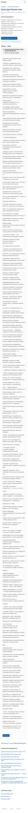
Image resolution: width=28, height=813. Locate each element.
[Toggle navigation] (25, 2)
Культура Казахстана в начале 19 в (11, 754)
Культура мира (5, 796)
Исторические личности (13, 6)
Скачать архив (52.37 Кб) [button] (9, 38)
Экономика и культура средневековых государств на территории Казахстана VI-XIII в (14, 783)
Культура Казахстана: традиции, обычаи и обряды (13, 770)
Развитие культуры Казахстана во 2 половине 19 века (11, 766)
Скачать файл (15, 53)
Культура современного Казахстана (11, 763)
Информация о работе (13, 743)
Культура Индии (5, 799)
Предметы (3, 6)
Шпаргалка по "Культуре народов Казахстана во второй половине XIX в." (14, 778)
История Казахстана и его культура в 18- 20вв (12, 760)
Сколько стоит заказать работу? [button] (11, 41)
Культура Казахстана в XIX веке (10, 756)
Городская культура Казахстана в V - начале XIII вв (13, 774)
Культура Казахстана (7, 794)
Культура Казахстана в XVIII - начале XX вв (13, 751)
